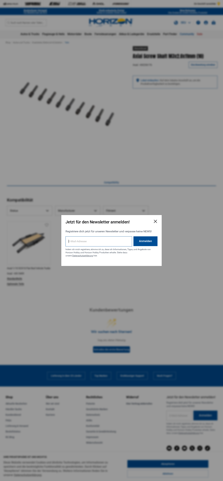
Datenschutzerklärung (82, 255)
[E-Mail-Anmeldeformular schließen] (155, 221)
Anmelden (145, 241)
